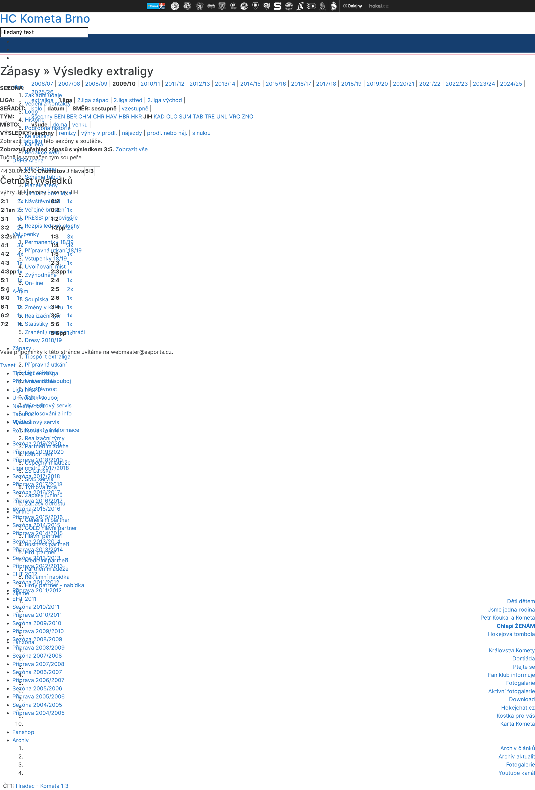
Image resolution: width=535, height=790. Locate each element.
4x (20, 254)
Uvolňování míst (45, 266)
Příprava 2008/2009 (38, 647)
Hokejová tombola (511, 634)
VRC (234, 116)
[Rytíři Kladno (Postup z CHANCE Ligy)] (322, 6)
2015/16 (276, 83)
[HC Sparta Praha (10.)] (277, 6)
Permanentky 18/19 (49, 242)
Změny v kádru (44, 307)
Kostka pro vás (516, 715)
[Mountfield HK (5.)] (222, 6)
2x (20, 201)
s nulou (201, 133)
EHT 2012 (24, 574)
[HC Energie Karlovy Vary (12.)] (300, 6)
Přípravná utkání (46, 364)
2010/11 (150, 83)
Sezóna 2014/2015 (36, 525)
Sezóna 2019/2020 (36, 443)
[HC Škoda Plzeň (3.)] (199, 6)
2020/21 (403, 83)
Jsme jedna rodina (511, 609)
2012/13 (199, 83)
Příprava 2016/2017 (37, 500)
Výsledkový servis (48, 405)
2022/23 (457, 83)
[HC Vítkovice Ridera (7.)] (244, 6)
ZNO (247, 116)
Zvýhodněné (41, 275)
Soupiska (36, 299)
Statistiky (36, 323)
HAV (111, 116)
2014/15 (250, 83)
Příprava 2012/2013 (37, 566)
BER (72, 116)
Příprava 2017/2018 (37, 484)
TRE (210, 116)
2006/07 (42, 83)
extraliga (42, 100)
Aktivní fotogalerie (511, 691)
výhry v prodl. (99, 133)
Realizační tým (43, 315)
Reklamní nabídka (47, 576)
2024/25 (511, 83)
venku (80, 124)
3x (20, 245)
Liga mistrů (26, 389)
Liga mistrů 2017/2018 (40, 468)
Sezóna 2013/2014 (36, 541)
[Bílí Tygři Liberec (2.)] (187, 6)
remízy (67, 133)
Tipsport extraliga (48, 356)
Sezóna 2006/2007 (37, 672)
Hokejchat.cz (518, 707)
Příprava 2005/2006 (38, 696)
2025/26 (42, 92)
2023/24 (484, 83)
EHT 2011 (24, 598)
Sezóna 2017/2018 (36, 476)
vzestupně (135, 108)
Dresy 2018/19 (43, 340)
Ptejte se (524, 666)
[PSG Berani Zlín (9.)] (266, 6)
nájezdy (132, 133)
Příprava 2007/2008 (38, 664)
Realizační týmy (45, 438)
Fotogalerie (520, 683)
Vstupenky (25, 234)
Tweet (7, 365)
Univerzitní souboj (35, 397)
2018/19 (351, 83)
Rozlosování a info (48, 413)
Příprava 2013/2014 (37, 549)
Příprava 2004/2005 (38, 713)
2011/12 (175, 83)
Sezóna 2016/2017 (36, 492)
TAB (198, 116)
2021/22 (430, 83)
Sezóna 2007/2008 (37, 655)
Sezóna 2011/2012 (35, 582)
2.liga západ (93, 100)
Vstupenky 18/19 (46, 258)
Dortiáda (523, 658)
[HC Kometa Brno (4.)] (210, 6)
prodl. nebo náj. (167, 133)
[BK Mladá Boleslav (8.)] (255, 6)
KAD (159, 116)
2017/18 (326, 83)
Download (522, 699)
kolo (36, 108)
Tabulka (22, 414)
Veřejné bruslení (45, 209)
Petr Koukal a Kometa (508, 617)
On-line (34, 283)
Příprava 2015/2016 (37, 517)
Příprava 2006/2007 (38, 680)
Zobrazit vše (131, 149)
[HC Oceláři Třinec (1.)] (175, 6)
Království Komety (512, 650)
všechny (42, 116)
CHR (98, 116)
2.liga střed (128, 100)
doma (60, 124)
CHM (84, 116)
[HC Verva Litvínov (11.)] (288, 6)
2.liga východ (164, 100)
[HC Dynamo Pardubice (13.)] (311, 6)
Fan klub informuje (511, 675)
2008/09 (96, 83)
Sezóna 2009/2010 (36, 623)
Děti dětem (521, 601)
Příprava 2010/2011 (37, 615)
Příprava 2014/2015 (37, 533)
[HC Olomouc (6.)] (233, 6)
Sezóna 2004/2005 (37, 705)
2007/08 (69, 83)
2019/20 (377, 83)
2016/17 (301, 83)
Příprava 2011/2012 (37, 590)
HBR (124, 116)
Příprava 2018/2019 (37, 460)
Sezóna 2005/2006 (37, 688)
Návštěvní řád (42, 201)
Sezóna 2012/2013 (36, 558)
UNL (222, 116)
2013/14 (225, 83)
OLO (171, 116)
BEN (59, 116)
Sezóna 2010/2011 (35, 606)
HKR (136, 116)
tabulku (32, 141)
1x (20, 219)
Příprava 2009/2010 (38, 631)
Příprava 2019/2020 (38, 452)
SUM (185, 116)
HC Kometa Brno (45, 18)
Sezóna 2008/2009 (37, 639)
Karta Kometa (517, 723)
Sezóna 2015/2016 (36, 508)
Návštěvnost (41, 389)
